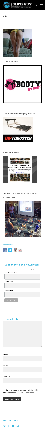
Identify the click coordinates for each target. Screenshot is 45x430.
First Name (8, 281)
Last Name (8, 290)
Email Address (10, 272)
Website (6, 376)
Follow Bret (8, 244)
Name (6, 354)
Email (6, 365)
